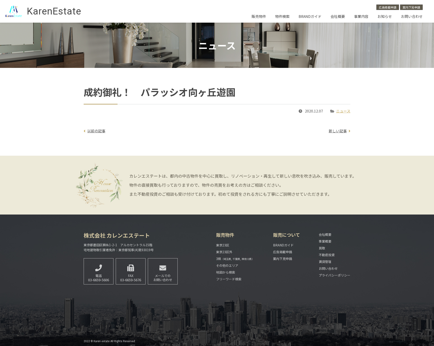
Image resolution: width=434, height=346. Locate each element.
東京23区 (222, 245)
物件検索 (282, 16)
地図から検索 (225, 272)
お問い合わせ (412, 16)
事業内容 (361, 16)
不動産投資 (327, 255)
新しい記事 (338, 131)
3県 (235, 258)
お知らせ (384, 16)
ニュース (343, 111)
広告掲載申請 (387, 7)
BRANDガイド (310, 16)
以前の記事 (96, 131)
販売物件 (259, 16)
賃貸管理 (325, 261)
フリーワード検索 (228, 279)
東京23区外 (224, 252)
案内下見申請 (411, 7)
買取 (322, 248)
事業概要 (325, 241)
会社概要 (337, 16)
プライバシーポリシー (334, 275)
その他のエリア (227, 265)
